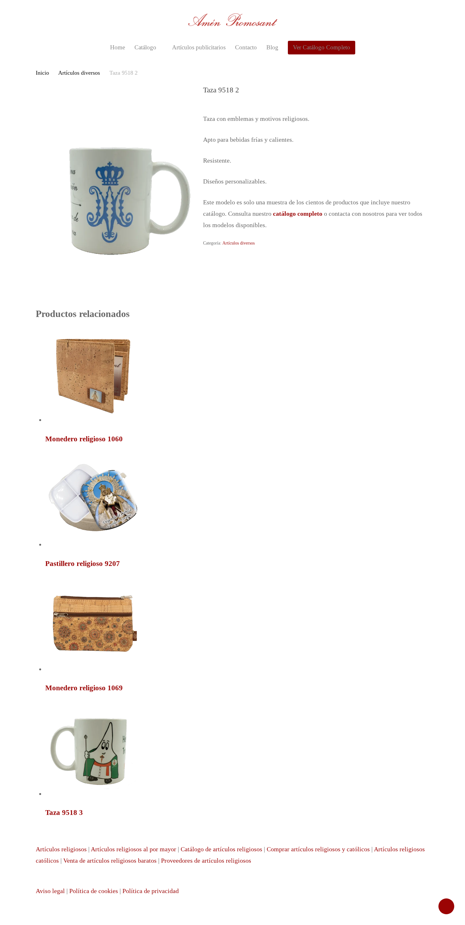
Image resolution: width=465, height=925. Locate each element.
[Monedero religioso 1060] (92, 419)
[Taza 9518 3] (92, 793)
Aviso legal (50, 890)
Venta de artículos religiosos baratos (110, 860)
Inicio (42, 73)
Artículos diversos (79, 73)
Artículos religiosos (61, 849)
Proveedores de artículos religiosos (206, 860)
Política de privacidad (150, 890)
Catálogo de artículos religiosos (221, 849)
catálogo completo (297, 213)
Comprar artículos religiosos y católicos (318, 849)
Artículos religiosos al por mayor (133, 849)
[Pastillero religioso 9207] (92, 544)
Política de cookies (93, 890)
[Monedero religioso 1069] (92, 669)
